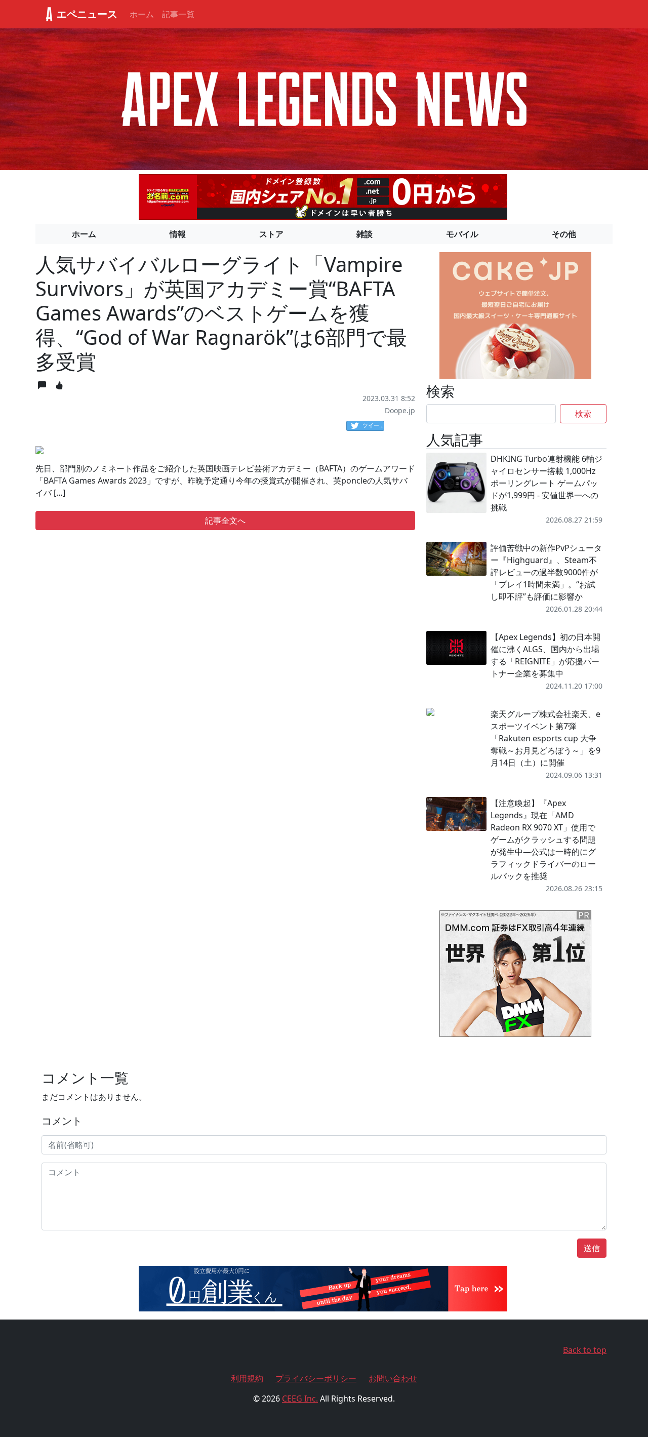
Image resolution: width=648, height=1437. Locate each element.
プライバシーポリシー (315, 1378)
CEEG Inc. (300, 1398)
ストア (271, 233)
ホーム (142, 14)
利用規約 (247, 1378)
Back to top (584, 1349)
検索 (583, 413)
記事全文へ (225, 520)
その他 (564, 233)
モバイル (462, 233)
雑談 (364, 233)
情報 (178, 233)
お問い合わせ (393, 1378)
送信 (592, 1248)
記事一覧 (178, 14)
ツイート (373, 425)
